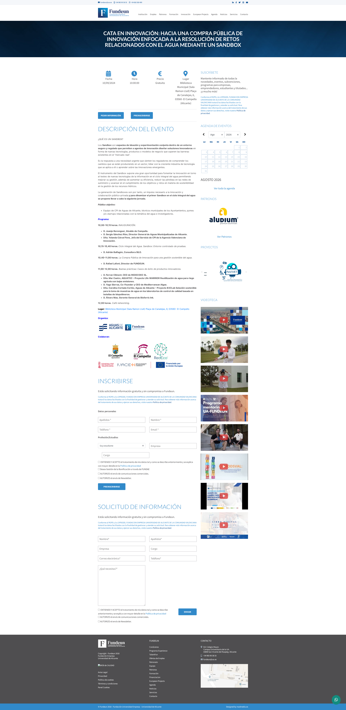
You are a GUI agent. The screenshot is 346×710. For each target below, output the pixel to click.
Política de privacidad (162, 402)
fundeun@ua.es (106, 2)
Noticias (223, 14)
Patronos (163, 14)
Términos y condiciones (108, 683)
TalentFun (153, 654)
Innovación (185, 14)
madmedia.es (242, 706)
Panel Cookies (104, 687)
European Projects (200, 14)
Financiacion (154, 677)
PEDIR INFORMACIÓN (111, 115)
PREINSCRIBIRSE (142, 115)
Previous (202, 271)
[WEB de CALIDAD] (106, 665)
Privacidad (102, 676)
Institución (142, 14)
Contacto (244, 14)
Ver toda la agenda (224, 188)
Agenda (214, 14)
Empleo (153, 14)
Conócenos (154, 647)
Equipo (152, 666)
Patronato (153, 662)
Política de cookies (106, 679)
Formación (173, 14)
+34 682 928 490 (136, 2)
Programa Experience (158, 650)
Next (246, 271)
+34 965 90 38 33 (121, 2)
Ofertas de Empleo (157, 658)
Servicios (233, 14)
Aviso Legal (102, 672)
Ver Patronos (224, 236)
